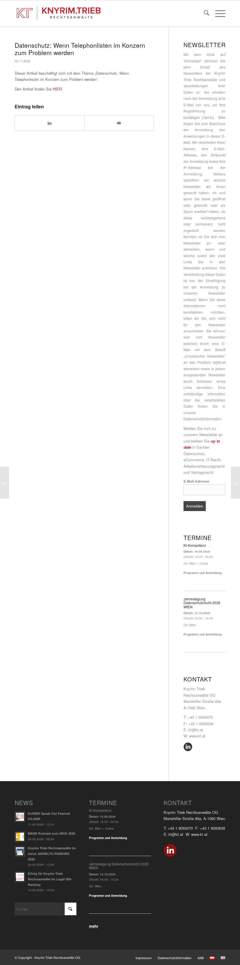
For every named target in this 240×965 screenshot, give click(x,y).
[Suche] (203, 13)
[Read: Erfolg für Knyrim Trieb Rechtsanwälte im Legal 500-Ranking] (20, 877)
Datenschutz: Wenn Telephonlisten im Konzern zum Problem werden (80, 49)
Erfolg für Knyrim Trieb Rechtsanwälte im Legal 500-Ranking (50, 879)
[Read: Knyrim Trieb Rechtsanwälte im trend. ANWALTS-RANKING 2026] (20, 851)
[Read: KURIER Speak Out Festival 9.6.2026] (20, 817)
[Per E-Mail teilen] (119, 123)
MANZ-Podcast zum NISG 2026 (51, 833)
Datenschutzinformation (202, 418)
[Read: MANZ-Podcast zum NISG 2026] (20, 836)
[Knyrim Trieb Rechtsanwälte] (59, 13)
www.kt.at (197, 736)
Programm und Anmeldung (203, 573)
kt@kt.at (219, 362)
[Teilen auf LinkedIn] (49, 123)
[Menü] (217, 13)
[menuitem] (203, 13)
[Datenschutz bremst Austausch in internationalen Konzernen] (4, 483)
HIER (57, 89)
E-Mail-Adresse (196, 481)
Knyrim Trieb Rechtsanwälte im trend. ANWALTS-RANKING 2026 (52, 853)
